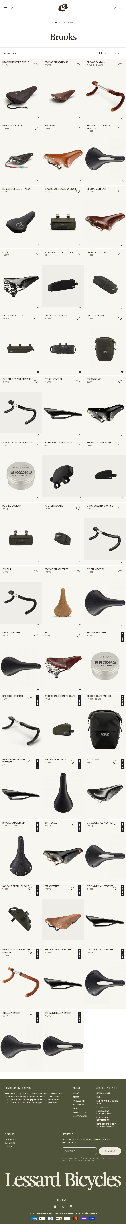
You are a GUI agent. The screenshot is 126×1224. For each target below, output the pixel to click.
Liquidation (79, 1108)
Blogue (8, 1147)
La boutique (11, 1139)
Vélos (76, 1093)
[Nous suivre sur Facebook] (55, 1206)
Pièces (76, 1097)
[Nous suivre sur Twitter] (63, 1206)
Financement (103, 1107)
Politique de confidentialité (104, 1112)
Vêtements (78, 1104)
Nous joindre (103, 1093)
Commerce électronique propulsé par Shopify (76, 1213)
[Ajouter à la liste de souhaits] (35, 64)
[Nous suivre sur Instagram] (71, 1206)
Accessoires (79, 1101)
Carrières (10, 1143)
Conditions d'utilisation (103, 1118)
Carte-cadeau (80, 1116)
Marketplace (79, 1112)
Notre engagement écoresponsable (106, 1125)
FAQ (98, 1097)
